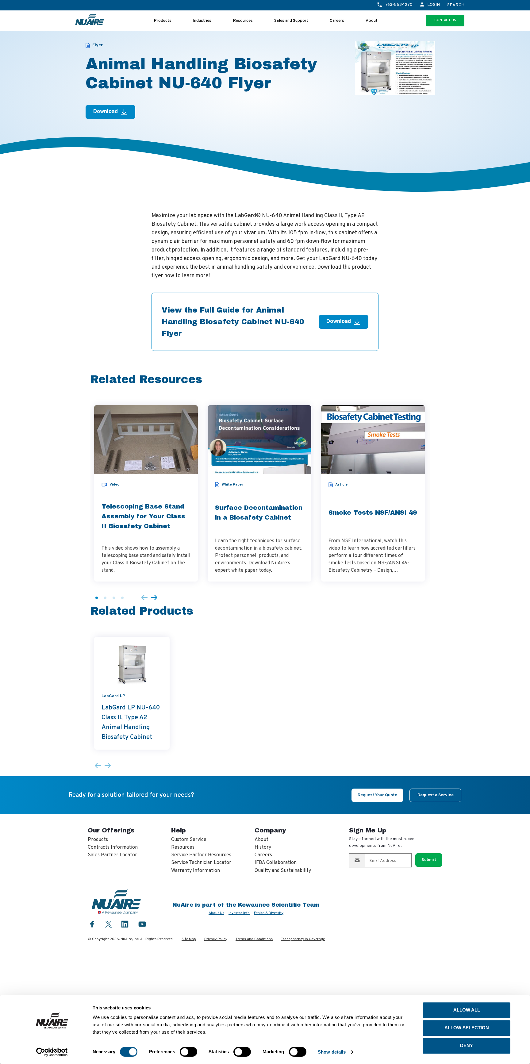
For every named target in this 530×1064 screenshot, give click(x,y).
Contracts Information (113, 847)
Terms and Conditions (254, 939)
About (372, 20)
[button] (96, 598)
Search (455, 5)
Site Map (189, 939)
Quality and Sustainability (283, 871)
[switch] (188, 1052)
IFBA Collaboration (276, 863)
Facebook (92, 924)
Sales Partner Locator (112, 855)
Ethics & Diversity (268, 913)
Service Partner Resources (201, 855)
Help (178, 830)
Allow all (466, 1009)
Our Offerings (111, 830)
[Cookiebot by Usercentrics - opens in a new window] (52, 1052)
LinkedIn (124, 924)
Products (162, 20)
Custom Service (188, 840)
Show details (332, 1051)
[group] (146, 493)
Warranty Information (195, 871)
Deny (466, 1045)
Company (270, 830)
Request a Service (435, 795)
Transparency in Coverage (303, 939)
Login (433, 4)
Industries (202, 20)
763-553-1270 (399, 4)
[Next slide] (154, 598)
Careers (337, 20)
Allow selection (466, 1027)
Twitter (108, 923)
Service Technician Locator (201, 863)
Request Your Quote (377, 795)
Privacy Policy (215, 939)
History (263, 847)
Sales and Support (291, 20)
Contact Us (445, 20)
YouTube (142, 924)
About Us (216, 913)
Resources (243, 20)
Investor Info (239, 913)
